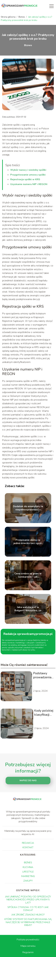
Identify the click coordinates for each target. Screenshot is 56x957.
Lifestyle (28, 871)
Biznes (22, 16)
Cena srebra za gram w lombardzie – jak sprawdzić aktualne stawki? (28, 575)
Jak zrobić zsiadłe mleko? (28, 914)
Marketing (28, 876)
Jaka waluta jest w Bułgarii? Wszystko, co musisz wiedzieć (27, 609)
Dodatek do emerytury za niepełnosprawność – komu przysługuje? (28, 508)
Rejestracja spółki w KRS (25, 179)
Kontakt (28, 847)
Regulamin (28, 952)
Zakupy (28, 880)
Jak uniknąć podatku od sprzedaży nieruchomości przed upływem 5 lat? (28, 899)
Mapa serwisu (28, 946)
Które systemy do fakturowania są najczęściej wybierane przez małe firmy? (28, 922)
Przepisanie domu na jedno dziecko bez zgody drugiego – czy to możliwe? (28, 541)
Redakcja (28, 843)
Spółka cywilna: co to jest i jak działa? (28, 908)
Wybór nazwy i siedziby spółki (28, 170)
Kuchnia (28, 867)
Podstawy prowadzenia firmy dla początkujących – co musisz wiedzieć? (43, 675)
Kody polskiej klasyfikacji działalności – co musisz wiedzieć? (43, 713)
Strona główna (8, 16)
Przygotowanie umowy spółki (28, 174)
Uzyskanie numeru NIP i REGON (28, 184)
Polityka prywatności (28, 939)
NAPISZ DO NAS (28, 780)
